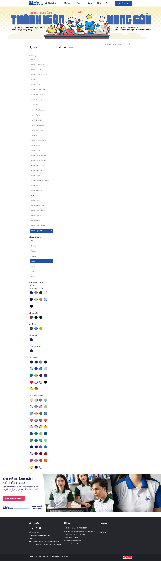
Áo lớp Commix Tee (37, 100)
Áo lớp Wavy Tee (36, 70)
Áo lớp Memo (35, 145)
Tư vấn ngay (123, 3)
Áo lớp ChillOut (36, 150)
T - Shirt (33, 246)
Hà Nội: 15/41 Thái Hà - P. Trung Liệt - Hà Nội (44, 542)
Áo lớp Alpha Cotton (37, 125)
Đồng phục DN (102, 3)
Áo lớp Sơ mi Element (38, 165)
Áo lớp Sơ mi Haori (37, 105)
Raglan (33, 251)
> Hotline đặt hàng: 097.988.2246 (75, 528)
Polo (32, 271)
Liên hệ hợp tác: (34, 532)
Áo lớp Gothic (35, 175)
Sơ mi (33, 266)
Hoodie (33, 256)
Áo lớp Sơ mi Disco (37, 190)
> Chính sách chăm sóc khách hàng (75, 534)
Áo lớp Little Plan (37, 130)
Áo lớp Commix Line (37, 65)
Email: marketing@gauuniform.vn (39, 535)
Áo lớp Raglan (35, 115)
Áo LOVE (34, 135)
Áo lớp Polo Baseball (38, 110)
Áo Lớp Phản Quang (37, 206)
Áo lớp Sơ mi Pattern (38, 211)
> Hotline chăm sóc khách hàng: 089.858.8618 (79, 531)
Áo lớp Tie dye (36, 216)
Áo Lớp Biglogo (36, 221)
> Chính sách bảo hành (71, 537)
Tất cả (33, 60)
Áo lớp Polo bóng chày (38, 160)
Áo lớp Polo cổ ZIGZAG (38, 155)
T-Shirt (33, 276)
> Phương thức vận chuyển (72, 544)
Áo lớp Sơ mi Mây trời (38, 226)
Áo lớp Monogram (37, 80)
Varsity (33, 261)
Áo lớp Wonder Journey (38, 140)
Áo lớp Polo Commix (37, 85)
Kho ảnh (67, 3)
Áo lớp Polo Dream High (39, 75)
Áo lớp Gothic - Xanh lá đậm (40, 180)
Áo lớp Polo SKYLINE (38, 90)
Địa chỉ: (31, 538)
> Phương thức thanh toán (72, 541)
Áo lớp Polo (35, 185)
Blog (90, 3)
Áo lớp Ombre (35, 201)
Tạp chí (80, 3)
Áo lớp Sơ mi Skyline (38, 95)
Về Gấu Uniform (51, 3)
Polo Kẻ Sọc (35, 196)
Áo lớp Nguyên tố (37, 231)
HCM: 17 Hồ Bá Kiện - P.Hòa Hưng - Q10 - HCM (45, 545)
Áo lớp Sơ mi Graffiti (37, 170)
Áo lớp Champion (36, 120)
